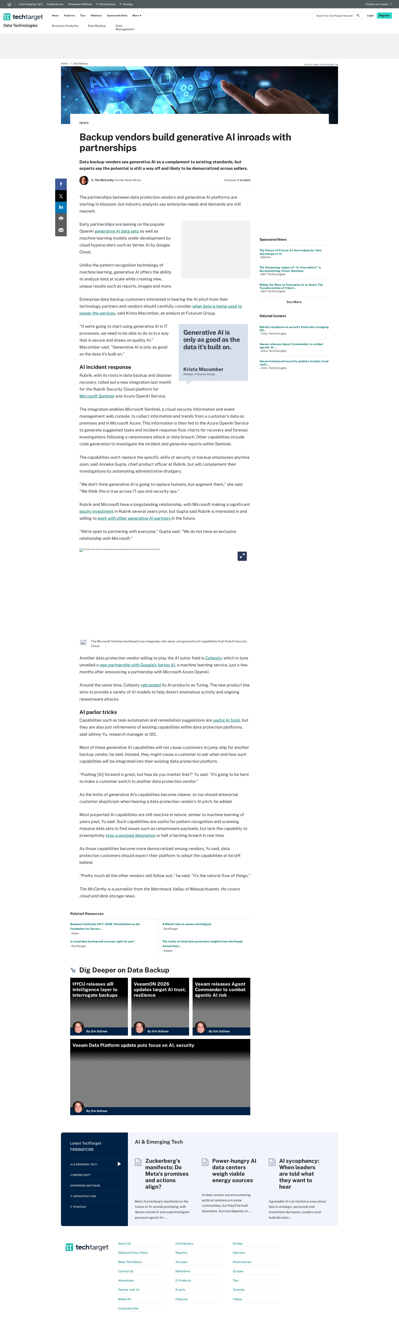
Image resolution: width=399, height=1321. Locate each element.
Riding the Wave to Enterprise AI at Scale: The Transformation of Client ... (291, 286)
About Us (124, 1243)
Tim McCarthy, (104, 180)
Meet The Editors (130, 1262)
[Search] (358, 16)
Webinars (96, 15)
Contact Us (126, 1271)
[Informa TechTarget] (9, 4)
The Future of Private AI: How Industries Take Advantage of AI (291, 252)
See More (294, 302)
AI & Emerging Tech (30, 4)
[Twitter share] (61, 196)
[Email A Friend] (61, 230)
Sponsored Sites (117, 15)
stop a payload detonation (130, 835)
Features (69, 15)
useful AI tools (226, 720)
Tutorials (239, 1289)
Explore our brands (377, 4)
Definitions (182, 1271)
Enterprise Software (80, 4)
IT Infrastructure (105, 4)
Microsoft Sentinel (96, 396)
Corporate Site (128, 1308)
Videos (237, 1299)
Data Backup (97, 25)
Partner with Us (129, 1289)
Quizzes (238, 1271)
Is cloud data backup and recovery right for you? (102, 941)
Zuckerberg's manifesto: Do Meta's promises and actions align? (167, 1173)
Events (180, 1289)
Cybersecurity (55, 4)
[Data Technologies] (23, 10)
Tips (82, 15)
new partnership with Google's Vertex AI (137, 664)
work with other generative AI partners (134, 518)
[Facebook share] (61, 184)
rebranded (151, 685)
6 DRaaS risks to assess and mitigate (186, 924)
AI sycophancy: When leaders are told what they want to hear (299, 1173)
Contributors (184, 1243)
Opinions (239, 1252)
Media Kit (124, 1299)
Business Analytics (65, 25)
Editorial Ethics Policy (133, 1252)
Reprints (181, 1252)
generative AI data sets (117, 231)
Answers (181, 1262)
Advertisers (126, 1280)
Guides (238, 1243)
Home (64, 63)
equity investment (96, 511)
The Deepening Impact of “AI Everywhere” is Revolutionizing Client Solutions (290, 269)
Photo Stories (242, 1262)
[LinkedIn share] (61, 207)
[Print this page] (61, 219)
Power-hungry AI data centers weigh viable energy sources (234, 1170)
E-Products (183, 1280)
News (55, 15)
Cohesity (213, 658)
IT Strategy (126, 4)
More (136, 15)
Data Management (125, 27)
